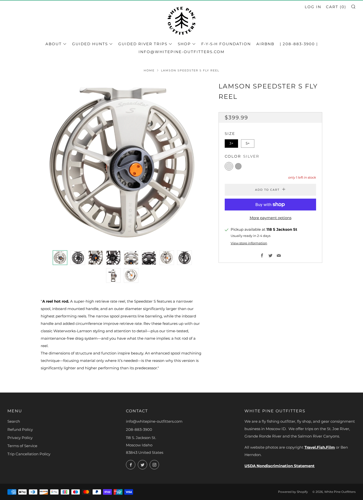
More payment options (270, 217)
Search (13, 421)
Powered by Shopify (293, 492)
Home (149, 70)
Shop (184, 44)
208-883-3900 (139, 429)
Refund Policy (20, 429)
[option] (122, 162)
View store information (249, 243)
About (53, 44)
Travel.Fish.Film (319, 447)
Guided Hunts (90, 44)
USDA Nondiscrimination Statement (279, 465)
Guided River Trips (142, 44)
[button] (60, 257)
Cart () (336, 6)
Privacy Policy (20, 437)
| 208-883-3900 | (299, 44)
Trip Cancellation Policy (28, 454)
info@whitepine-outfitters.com (181, 51)
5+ (248, 143)
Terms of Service (22, 445)
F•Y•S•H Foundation (226, 44)
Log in (313, 6)
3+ (231, 143)
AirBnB (265, 44)
